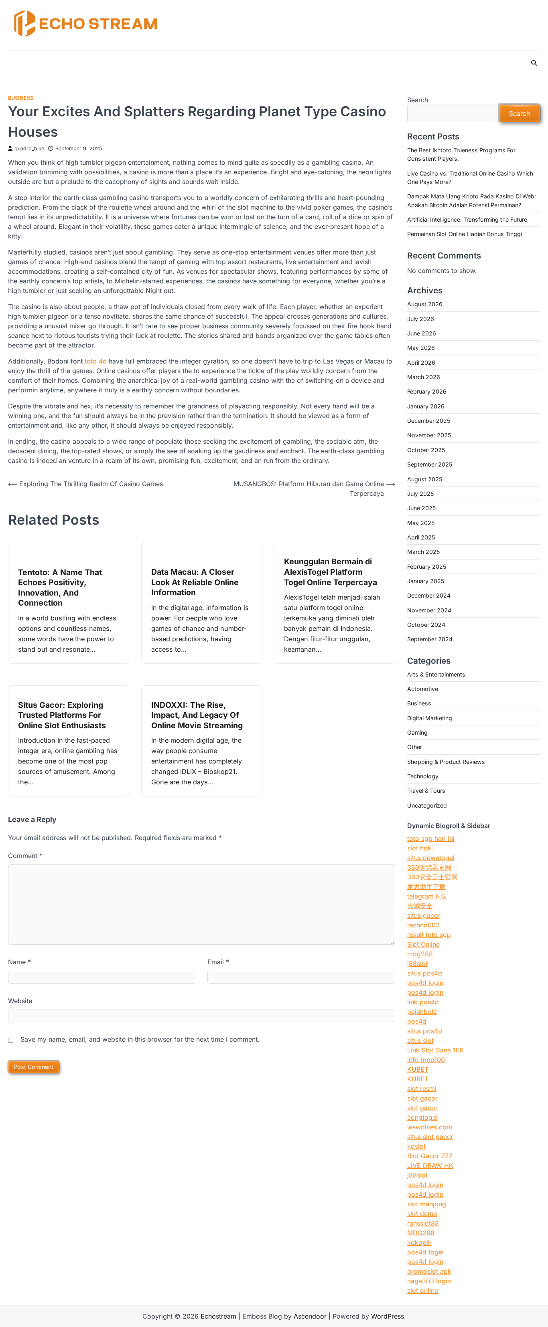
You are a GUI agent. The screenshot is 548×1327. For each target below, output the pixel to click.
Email (218, 962)
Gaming (417, 732)
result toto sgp (429, 935)
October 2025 (426, 449)
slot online (422, 1291)
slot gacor (422, 1098)
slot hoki (420, 848)
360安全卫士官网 (432, 877)
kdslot (416, 1146)
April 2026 (421, 362)
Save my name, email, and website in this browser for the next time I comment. (140, 1039)
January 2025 (425, 581)
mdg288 (420, 954)
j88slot (417, 963)
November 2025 (429, 435)
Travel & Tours (426, 790)
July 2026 (420, 318)
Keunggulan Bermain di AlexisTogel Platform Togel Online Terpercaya (330, 572)
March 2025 (423, 551)
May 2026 (421, 347)
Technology (422, 776)
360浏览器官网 (429, 867)
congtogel (422, 1117)
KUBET (417, 1069)
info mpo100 (426, 1060)
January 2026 (425, 406)
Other (414, 746)
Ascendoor (310, 1316)
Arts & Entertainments (436, 674)
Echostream (218, 1316)
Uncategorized (427, 805)
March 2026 (423, 377)
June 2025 (421, 508)
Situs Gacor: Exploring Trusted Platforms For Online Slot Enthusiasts (62, 715)
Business (20, 98)
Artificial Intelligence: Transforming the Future (467, 219)
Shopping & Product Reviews (446, 761)
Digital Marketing (429, 718)
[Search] (534, 63)
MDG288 (420, 1233)
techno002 (423, 925)
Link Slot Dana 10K (435, 1050)
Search (417, 100)
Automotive (422, 688)
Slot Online (423, 944)
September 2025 (429, 464)
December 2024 (429, 595)
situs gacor (423, 915)
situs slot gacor (430, 1137)
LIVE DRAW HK (430, 1165)
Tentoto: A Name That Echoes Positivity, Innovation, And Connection (60, 588)
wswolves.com (429, 1127)
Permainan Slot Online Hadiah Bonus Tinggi (464, 233)
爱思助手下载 (426, 887)
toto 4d (96, 361)
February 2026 (427, 391)
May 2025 (420, 522)
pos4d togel (425, 1252)
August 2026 (424, 304)
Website (20, 1001)
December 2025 (428, 420)
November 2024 (429, 610)
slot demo (422, 1214)
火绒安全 (420, 906)
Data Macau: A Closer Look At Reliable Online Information (195, 582)
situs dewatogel (431, 858)
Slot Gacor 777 (429, 1156)
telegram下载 (427, 896)
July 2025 (420, 493)
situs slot (420, 1040)
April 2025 (421, 537)
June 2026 (421, 333)
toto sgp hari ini (431, 838)
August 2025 (424, 479)
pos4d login (425, 983)
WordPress (387, 1316)
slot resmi (421, 1089)
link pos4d (423, 1002)
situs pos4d (424, 973)
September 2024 (430, 639)
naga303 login (429, 1281)
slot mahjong (426, 1204)
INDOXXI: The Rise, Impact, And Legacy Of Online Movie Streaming (197, 715)
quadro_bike (29, 148)
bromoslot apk (429, 1271)
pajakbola (422, 1012)
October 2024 (426, 624)
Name (19, 962)
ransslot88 (423, 1223)
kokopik (419, 1242)
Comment (25, 856)
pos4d (416, 1021)
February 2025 (426, 566)
